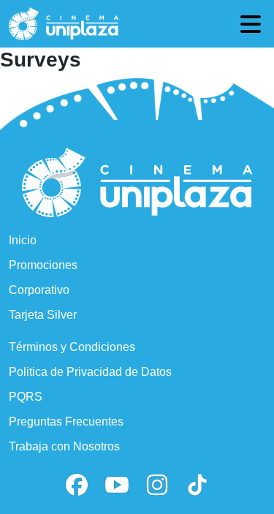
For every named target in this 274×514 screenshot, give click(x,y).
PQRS (25, 396)
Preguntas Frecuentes (66, 421)
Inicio (23, 240)
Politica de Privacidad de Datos (90, 372)
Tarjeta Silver (43, 315)
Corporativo (39, 290)
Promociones (43, 265)
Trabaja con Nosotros (64, 446)
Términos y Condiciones (72, 347)
